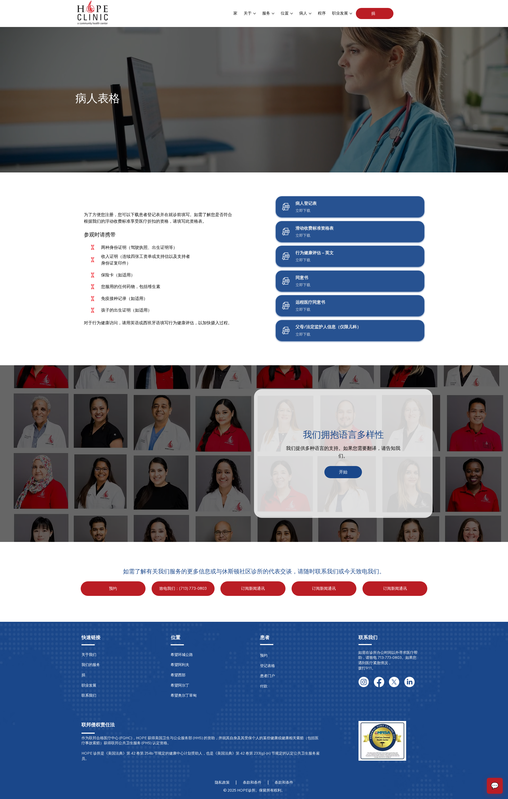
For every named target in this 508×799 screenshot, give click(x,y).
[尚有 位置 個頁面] (291, 13)
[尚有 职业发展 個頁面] (351, 13)
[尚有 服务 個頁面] (273, 13)
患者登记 (147, 214)
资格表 (196, 221)
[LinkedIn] (409, 682)
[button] (374, 13)
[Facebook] (379, 682)
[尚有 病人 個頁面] (310, 13)
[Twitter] (394, 682)
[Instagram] (364, 682)
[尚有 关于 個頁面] (254, 13)
